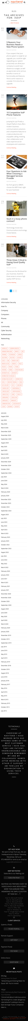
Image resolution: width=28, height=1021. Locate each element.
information (19, 379)
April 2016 (4, 692)
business (10, 406)
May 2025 (4, 446)
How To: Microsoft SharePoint (14, 906)
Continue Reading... (12, 87)
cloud (3, 406)
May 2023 (4, 526)
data (13, 385)
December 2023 (6, 499)
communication (6, 403)
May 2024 (4, 484)
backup (17, 406)
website (17, 351)
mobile (11, 369)
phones (10, 366)
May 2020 (4, 616)
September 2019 (6, 643)
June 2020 (4, 613)
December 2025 (6, 431)
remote (14, 363)
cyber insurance (16, 391)
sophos (20, 354)
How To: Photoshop (14, 916)
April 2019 (4, 658)
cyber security (5, 391)
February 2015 (5, 703)
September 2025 (6, 439)
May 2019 (4, 654)
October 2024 (5, 469)
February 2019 (5, 662)
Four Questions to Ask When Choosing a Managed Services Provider (16, 174)
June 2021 (4, 579)
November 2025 (6, 435)
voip (23, 351)
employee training (12, 382)
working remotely (14, 348)
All (2, 322)
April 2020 (4, 620)
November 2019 (6, 635)
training (4, 354)
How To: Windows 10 (14, 910)
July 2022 (4, 556)
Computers (5, 314)
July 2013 (4, 711)
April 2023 (4, 530)
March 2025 (4, 454)
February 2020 (5, 628)
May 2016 (4, 688)
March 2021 (4, 582)
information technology (8, 376)
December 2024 (6, 462)
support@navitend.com (14, 862)
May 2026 (4, 424)
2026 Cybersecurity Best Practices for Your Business (13, 993)
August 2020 (5, 609)
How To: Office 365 (14, 908)
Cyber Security (6, 330)
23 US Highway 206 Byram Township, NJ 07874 (14, 1018)
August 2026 (5, 416)
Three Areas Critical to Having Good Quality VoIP (17, 262)
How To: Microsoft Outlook (14, 898)
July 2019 (4, 647)
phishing (4, 369)
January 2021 (5, 590)
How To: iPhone (14, 914)
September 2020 (6, 605)
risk (8, 360)
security (19, 357)
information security (7, 379)
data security (5, 385)
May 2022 (4, 563)
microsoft (14, 373)
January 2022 (5, 575)
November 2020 (6, 597)
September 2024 (6, 473)
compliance (5, 400)
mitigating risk (19, 369)
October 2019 (5, 639)
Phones (3, 318)
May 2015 (4, 696)
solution (12, 357)
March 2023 (4, 533)
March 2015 (4, 699)
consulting (14, 397)
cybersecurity (5, 388)
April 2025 (4, 450)
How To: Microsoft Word (14, 902)
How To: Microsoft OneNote (14, 904)
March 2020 (4, 624)
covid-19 (19, 394)
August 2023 (5, 514)
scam (3, 360)
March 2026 (4, 428)
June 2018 (4, 677)
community (13, 400)
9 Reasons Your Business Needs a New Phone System (15, 44)
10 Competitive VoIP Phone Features (16, 113)
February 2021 (5, 586)
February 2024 (5, 492)
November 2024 (6, 465)
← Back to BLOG (14, 23)
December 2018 (6, 665)
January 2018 (5, 681)
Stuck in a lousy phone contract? (17, 219)
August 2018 (5, 673)
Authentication (6, 334)
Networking (5, 338)
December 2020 (6, 594)
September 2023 (6, 511)
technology (12, 354)
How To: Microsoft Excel (14, 900)
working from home (7, 351)
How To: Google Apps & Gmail (14, 912)
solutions (4, 357)
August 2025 (5, 443)
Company (4, 310)
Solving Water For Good (9, 978)
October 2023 (5, 507)
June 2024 (4, 480)
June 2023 (4, 522)
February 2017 (5, 684)
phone (16, 366)
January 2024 (5, 496)
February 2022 (5, 571)
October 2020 (5, 601)
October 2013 (5, 707)
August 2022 (5, 552)
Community (5, 326)
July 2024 (4, 477)
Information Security (8, 302)
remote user (15, 360)
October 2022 (5, 545)
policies (4, 366)
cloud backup (16, 403)
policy (20, 363)
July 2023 (4, 518)
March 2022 (4, 567)
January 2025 (5, 458)
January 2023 (5, 541)
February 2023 (5, 537)
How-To (4, 306)
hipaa (3, 382)
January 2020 (5, 631)
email (21, 382)
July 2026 (4, 420)
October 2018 (5, 669)
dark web (19, 385)
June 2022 (4, 560)
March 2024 (4, 488)
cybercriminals (16, 388)
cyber (12, 394)
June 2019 (4, 650)
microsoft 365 (5, 373)
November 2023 (6, 503)
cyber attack (5, 394)
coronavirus (5, 397)
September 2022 (6, 548)
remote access (5, 363)
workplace (4, 348)
